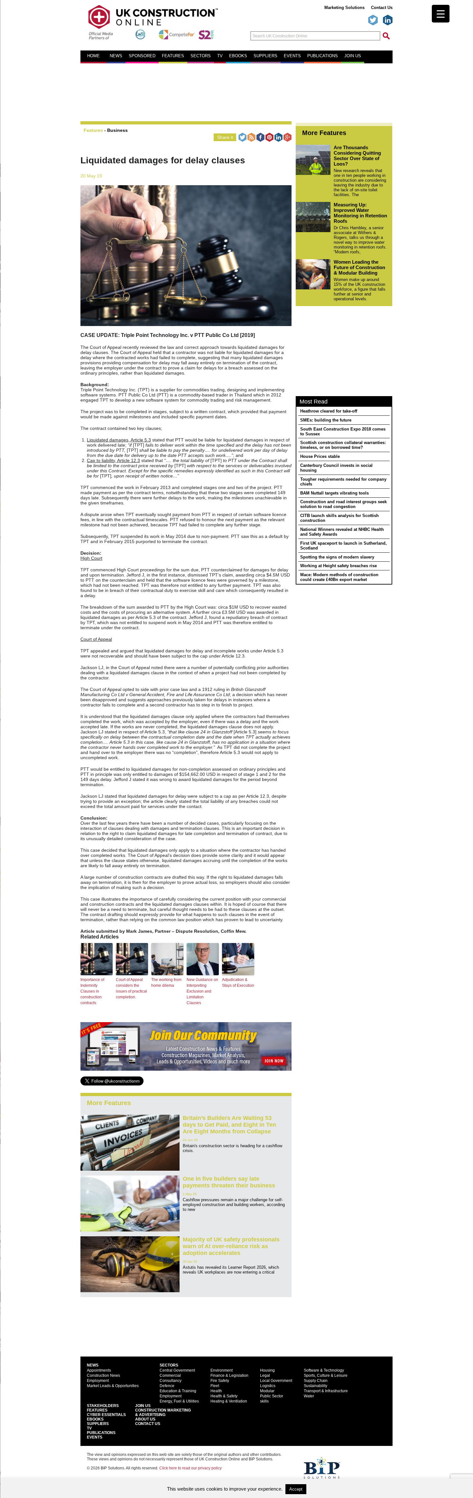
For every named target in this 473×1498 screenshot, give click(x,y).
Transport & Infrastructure (326, 1391)
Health (216, 1391)
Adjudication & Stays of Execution (238, 982)
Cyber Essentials (106, 1414)
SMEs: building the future (325, 420)
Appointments (99, 1370)
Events (292, 56)
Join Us (143, 1405)
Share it (225, 137)
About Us (145, 1419)
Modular (267, 1391)
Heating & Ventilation (228, 1401)
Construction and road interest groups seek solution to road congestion (343, 504)
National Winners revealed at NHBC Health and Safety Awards (342, 532)
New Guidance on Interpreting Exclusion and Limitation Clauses (202, 991)
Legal (265, 1375)
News (116, 56)
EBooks (95, 1419)
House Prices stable (320, 456)
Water (309, 1396)
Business (117, 130)
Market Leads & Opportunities (113, 1386)
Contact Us (382, 7)
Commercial (170, 1375)
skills (264, 1401)
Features (173, 56)
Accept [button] (295, 1489)
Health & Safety (223, 1396)
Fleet (214, 1386)
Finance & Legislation (229, 1375)
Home (93, 56)
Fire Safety (219, 1380)
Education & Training (178, 1391)
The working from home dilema (166, 982)
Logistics (267, 1386)
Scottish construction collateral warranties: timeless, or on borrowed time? (343, 445)
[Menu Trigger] (441, 14)
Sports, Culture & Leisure (326, 1375)
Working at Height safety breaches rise (338, 565)
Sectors (200, 56)
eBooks (238, 56)
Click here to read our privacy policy (190, 1468)
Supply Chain (316, 1380)
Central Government (177, 1370)
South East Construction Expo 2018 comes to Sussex (342, 431)
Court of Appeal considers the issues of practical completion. (131, 988)
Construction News (103, 1375)
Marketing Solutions (344, 7)
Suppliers (265, 56)
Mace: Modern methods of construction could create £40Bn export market (339, 577)
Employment (98, 1380)
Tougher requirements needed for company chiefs (343, 481)
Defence (167, 1386)
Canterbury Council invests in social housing (336, 468)
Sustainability (315, 1386)
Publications (322, 56)
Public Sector (271, 1396)
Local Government (276, 1380)
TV (220, 56)
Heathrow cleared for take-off (328, 411)
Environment (221, 1370)
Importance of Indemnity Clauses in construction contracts (92, 991)
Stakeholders (103, 1405)
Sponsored (142, 56)
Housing (267, 1370)
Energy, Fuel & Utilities (179, 1401)
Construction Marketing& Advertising (163, 1412)
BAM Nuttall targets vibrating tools (334, 493)
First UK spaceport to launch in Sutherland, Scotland (343, 545)
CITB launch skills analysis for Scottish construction (339, 518)
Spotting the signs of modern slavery (337, 557)
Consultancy (170, 1380)
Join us (352, 56)
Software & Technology (324, 1370)
